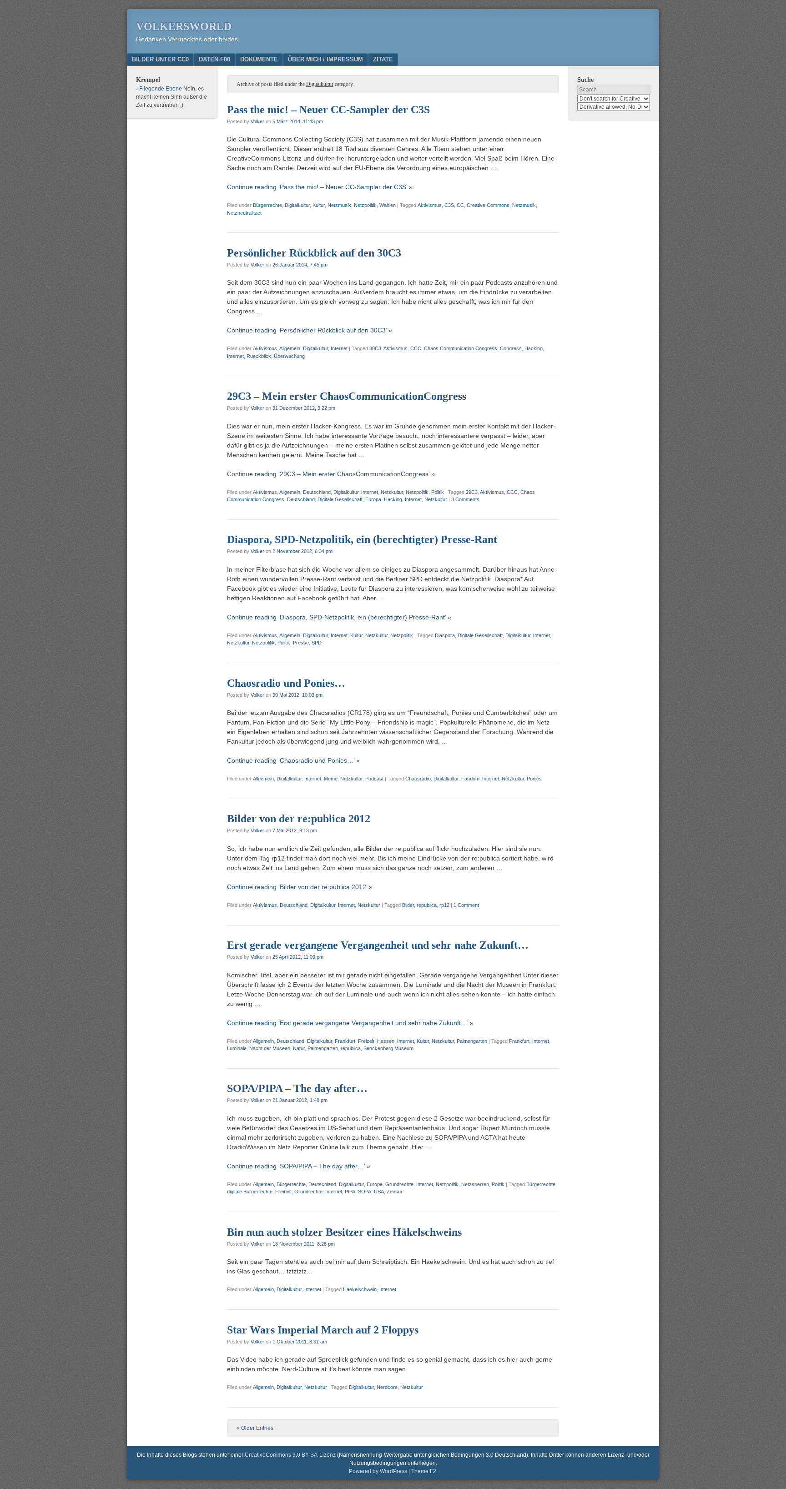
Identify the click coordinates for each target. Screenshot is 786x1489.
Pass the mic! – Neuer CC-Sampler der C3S (328, 110)
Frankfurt (345, 1041)
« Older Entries (255, 1428)
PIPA (350, 1191)
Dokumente (259, 59)
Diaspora (445, 635)
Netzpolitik (365, 205)
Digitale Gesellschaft (340, 499)
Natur (299, 1048)
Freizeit (366, 1041)
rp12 (444, 905)
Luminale (237, 1048)
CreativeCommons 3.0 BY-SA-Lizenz (290, 1455)
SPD (317, 642)
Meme (331, 778)
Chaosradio (418, 778)
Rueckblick (259, 356)
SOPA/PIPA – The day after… (297, 1088)
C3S (449, 205)
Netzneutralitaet (244, 213)
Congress (511, 348)
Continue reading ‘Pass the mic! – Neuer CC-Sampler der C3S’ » (320, 187)
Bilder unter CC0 (160, 59)
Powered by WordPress (378, 1471)
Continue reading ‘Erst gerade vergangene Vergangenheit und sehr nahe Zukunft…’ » (350, 1022)
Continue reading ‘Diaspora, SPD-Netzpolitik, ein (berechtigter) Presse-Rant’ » (339, 617)
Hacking (533, 348)
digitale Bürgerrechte (249, 1191)
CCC (415, 348)
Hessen (385, 1041)
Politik (437, 492)
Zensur (395, 1191)
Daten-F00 (214, 59)
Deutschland (317, 492)
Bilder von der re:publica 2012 (298, 819)
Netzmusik (339, 205)
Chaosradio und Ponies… (286, 683)
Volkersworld (184, 26)
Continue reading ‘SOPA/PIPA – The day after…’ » (298, 1166)
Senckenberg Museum (388, 1048)
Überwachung (289, 356)
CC (460, 205)
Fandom (470, 778)
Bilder (408, 905)
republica (427, 905)
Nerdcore (387, 1387)
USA (379, 1191)
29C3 (472, 492)
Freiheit (283, 1191)
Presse (301, 642)
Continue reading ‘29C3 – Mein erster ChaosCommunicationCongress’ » (331, 474)
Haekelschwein (360, 1289)
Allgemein (289, 348)
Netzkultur (392, 492)
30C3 (375, 348)
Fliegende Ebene (160, 89)
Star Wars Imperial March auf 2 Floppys (322, 1330)
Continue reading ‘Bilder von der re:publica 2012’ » (300, 886)
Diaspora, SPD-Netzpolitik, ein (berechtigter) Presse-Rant (362, 539)
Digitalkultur (297, 205)
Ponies (534, 778)
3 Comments (465, 499)
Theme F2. (424, 1471)
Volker (257, 121)
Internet (339, 348)
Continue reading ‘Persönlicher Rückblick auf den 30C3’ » (309, 330)
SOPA (364, 1191)
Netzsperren (475, 1184)
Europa (373, 499)
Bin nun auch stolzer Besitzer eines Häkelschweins (344, 1232)
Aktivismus (430, 205)
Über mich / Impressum (325, 59)
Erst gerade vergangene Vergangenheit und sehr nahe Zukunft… (378, 945)
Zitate (383, 59)
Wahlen (387, 205)
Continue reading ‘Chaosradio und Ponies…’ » (293, 760)
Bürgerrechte (267, 205)
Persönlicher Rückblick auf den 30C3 (314, 253)
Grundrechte (399, 1184)
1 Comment (466, 905)
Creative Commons (488, 205)
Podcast (374, 778)
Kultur (318, 205)
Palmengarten (472, 1041)
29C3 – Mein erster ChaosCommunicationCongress (346, 396)
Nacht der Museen (269, 1048)
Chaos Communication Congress (460, 348)
